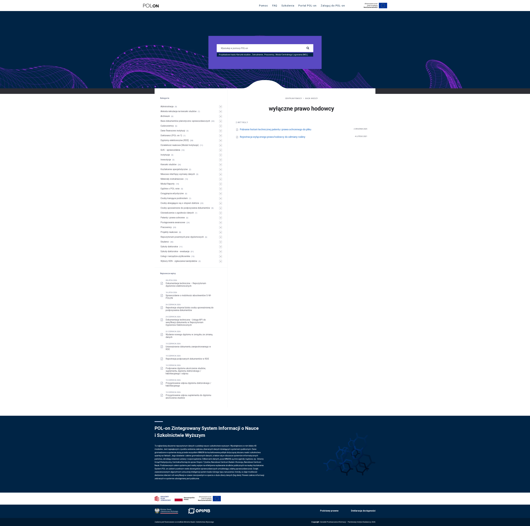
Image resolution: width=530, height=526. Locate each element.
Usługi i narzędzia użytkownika (175, 256)
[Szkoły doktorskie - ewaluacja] (220, 251)
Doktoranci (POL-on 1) (171, 135)
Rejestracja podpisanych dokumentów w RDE (187, 358)
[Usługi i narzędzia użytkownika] (220, 256)
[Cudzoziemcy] (220, 126)
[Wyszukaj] (308, 48)
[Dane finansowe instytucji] (220, 130)
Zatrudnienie (257, 55)
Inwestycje (166, 159)
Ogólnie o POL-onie (170, 188)
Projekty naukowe (169, 232)
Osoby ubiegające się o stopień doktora (180, 203)
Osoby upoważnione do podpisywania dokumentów (185, 208)
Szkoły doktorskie (169, 246)
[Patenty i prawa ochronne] (220, 217)
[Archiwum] (220, 116)
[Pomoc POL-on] (151, 5)
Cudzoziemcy (167, 125)
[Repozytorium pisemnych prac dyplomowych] (220, 237)
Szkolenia (288, 6)
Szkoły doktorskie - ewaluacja (175, 251)
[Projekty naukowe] (220, 232)
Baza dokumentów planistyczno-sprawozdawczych (185, 121)
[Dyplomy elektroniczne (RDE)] (220, 140)
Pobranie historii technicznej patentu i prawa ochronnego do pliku (275, 129)
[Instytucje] (220, 155)
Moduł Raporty (168, 183)
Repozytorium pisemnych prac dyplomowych (182, 237)
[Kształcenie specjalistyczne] (220, 169)
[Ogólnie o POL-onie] (220, 188)
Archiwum (165, 116)
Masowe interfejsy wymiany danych (178, 174)
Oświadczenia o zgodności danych (177, 212)
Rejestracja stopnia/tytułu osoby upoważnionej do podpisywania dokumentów (190, 309)
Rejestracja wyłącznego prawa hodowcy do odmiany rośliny (272, 136)
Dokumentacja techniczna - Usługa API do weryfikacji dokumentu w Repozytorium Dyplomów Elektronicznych (186, 322)
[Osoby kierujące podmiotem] (220, 198)
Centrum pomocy (293, 98)
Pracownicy (269, 55)
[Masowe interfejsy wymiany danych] (220, 174)
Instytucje (165, 154)
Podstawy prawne (329, 510)
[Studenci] (220, 242)
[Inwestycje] (220, 159)
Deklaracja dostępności (363, 510)
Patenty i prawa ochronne (173, 217)
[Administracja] (220, 106)
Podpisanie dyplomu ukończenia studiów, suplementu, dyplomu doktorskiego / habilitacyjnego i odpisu (186, 371)
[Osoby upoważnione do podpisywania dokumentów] (220, 208)
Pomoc (263, 5)
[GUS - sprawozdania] (220, 150)
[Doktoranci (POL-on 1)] (220, 135)
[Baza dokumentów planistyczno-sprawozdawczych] (220, 121)
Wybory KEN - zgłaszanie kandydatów (179, 261)
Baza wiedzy (311, 98)
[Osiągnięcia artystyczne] (220, 193)
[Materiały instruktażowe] (220, 179)
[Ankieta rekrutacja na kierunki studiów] (220, 111)
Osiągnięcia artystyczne (172, 193)
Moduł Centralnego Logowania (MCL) (292, 55)
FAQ (274, 5)
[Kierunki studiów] (220, 164)
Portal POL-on (308, 6)
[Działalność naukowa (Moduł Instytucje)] (220, 145)
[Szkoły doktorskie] (220, 246)
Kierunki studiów (243, 55)
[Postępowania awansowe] (220, 222)
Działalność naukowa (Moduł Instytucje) (180, 145)
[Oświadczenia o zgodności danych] (220, 213)
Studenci (165, 241)
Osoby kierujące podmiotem (174, 198)
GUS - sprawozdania (170, 150)
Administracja (167, 106)
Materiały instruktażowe (172, 179)
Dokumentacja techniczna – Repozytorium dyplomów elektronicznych (186, 284)
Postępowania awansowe (173, 222)
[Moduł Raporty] (220, 184)
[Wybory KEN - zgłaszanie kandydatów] (220, 261)
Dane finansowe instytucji (173, 130)
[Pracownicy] (220, 227)
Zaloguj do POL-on (334, 6)
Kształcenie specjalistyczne (174, 169)
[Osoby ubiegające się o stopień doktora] (220, 203)
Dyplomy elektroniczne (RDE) (175, 140)
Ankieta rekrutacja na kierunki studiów (179, 111)
